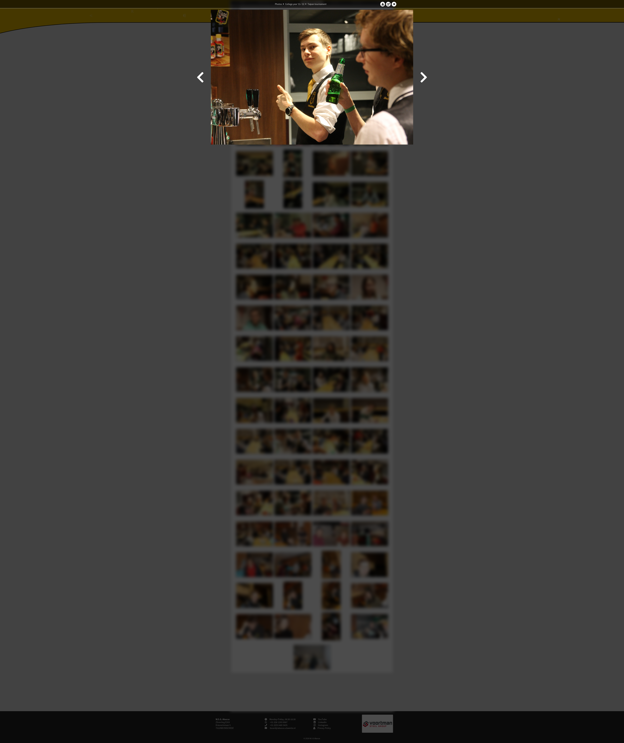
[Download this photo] (382, 4)
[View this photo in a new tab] (388, 4)
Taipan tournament (317, 4)
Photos (278, 4)
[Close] (394, 4)
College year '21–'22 (294, 4)
